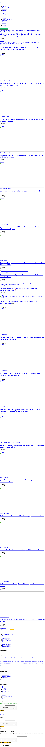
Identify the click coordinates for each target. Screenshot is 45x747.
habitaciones (17, 658)
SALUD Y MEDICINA (4, 260)
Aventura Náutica (33, 657)
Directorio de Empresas (7, 7)
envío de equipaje (2, 658)
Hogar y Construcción (6, 673)
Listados (4, 12)
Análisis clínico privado (23, 657)
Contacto (4, 14)
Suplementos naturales (37, 661)
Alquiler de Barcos (17, 657)
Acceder (11, 728)
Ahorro (6, 657)
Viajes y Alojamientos (4, 581)
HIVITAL (20, 658)
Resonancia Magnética (21, 661)
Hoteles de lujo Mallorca (25, 658)
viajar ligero (24, 663)
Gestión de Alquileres (4, 617)
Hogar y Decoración (4, 477)
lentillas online (42, 658)
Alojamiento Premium (11, 657)
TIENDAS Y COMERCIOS (7, 645)
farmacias (10, 658)
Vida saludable (33, 663)
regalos (4, 661)
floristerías (13, 658)
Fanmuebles (7, 658)
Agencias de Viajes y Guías (5, 188)
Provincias (4, 10)
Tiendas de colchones (11, 663)
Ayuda (3, 697)
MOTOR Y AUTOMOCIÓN (5, 31)
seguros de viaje (31, 661)
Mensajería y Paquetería (5, 513)
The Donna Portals (5, 663)
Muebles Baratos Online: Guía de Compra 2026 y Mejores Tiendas (22, 550)
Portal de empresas (4, 224)
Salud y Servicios (5, 675)
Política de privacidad (6, 691)
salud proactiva (27, 661)
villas (36, 663)
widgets (40, 663)
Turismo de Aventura (4, 272)
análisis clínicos (29, 657)
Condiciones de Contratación (8, 692)
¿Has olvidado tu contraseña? (6, 714)
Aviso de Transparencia (7, 696)
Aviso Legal (4, 694)
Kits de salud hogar (31, 658)
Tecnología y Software (4, 44)
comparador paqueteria (39, 657)
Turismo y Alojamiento (7, 676)
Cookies (3, 695)
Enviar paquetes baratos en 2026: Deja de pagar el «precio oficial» (22, 516)
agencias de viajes (2, 657)
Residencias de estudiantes (14, 661)
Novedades (4, 9)
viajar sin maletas (28, 663)
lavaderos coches (37, 658)
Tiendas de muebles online (18, 663)
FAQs (3, 13)
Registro (13, 712)
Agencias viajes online (15, 442)
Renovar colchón (7, 661)
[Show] (15, 704)
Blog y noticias (5, 677)
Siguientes (3, 628)
